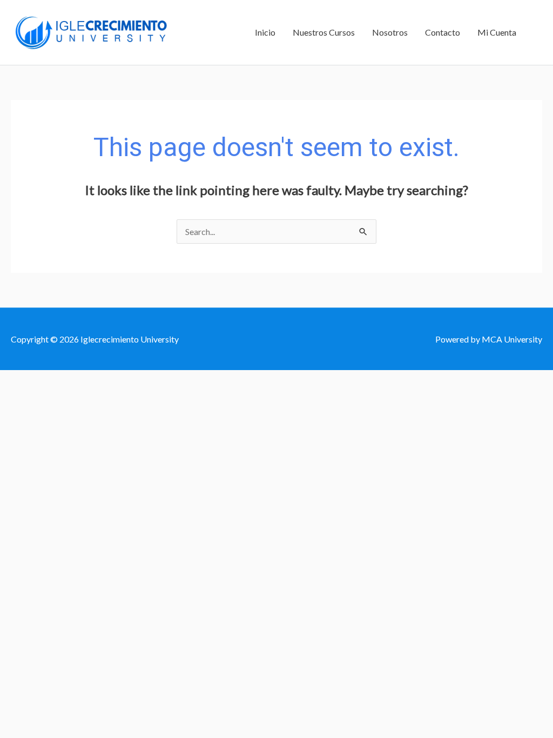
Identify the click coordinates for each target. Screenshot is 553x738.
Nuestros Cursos (324, 32)
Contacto (442, 32)
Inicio (265, 32)
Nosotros (390, 32)
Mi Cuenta (496, 32)
